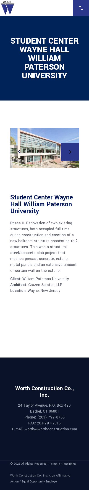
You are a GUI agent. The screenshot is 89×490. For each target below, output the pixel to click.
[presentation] (19, 152)
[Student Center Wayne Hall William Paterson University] (44, 148)
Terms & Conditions (62, 464)
